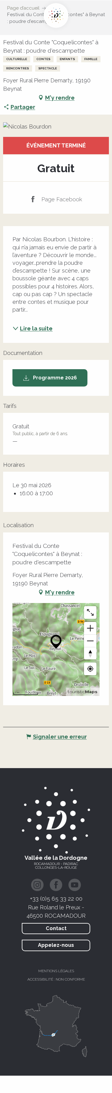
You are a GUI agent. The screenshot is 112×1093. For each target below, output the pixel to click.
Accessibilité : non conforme (56, 979)
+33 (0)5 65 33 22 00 (56, 898)
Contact (56, 928)
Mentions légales (56, 971)
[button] (56, 126)
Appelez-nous (56, 945)
